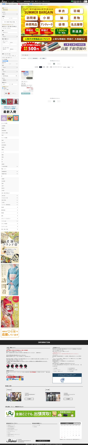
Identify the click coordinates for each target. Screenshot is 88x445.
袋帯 (2, 183)
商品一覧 (26, 55)
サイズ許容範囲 (10, 61)
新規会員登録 (27, 1)
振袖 (2, 140)
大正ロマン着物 (5, 132)
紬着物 (3, 128)
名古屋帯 (3, 181)
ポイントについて (57, 369)
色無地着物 (4, 130)
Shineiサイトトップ (11, 425)
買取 (33, 1)
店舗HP (29, 398)
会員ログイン (20, 1)
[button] (70, 380)
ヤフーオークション (11, 431)
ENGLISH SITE (46, 1)
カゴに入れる (26, 93)
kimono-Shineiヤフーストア (12, 429)
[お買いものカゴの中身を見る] (84, 2)
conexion (35, 426)
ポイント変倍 (6, 89)
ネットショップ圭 (37, 425)
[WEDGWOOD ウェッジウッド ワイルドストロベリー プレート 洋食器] (27, 75)
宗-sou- (9, 432)
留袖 (2, 149)
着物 (2, 154)
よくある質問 (71, 371)
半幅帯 (3, 178)
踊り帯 (3, 188)
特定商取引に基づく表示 (73, 369)
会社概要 (55, 368)
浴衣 (2, 135)
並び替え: (64, 67)
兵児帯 (3, 190)
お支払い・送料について (58, 371)
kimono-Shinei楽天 (11, 428)
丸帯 (2, 185)
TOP (23, 55)
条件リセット (14, 93)
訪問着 (3, 147)
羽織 (2, 157)
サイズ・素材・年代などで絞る (9, 21)
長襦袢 (3, 164)
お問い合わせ (38, 1)
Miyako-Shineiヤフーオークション (14, 434)
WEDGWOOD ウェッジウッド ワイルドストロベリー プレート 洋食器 (27, 86)
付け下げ (3, 142)
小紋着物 (3, 125)
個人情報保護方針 (72, 368)
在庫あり (5, 88)
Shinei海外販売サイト (11, 426)
